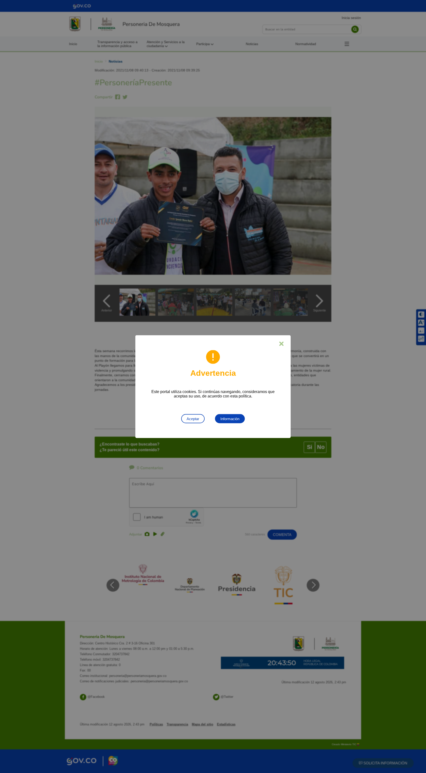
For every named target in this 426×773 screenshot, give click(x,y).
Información (229, 418)
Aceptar (193, 418)
